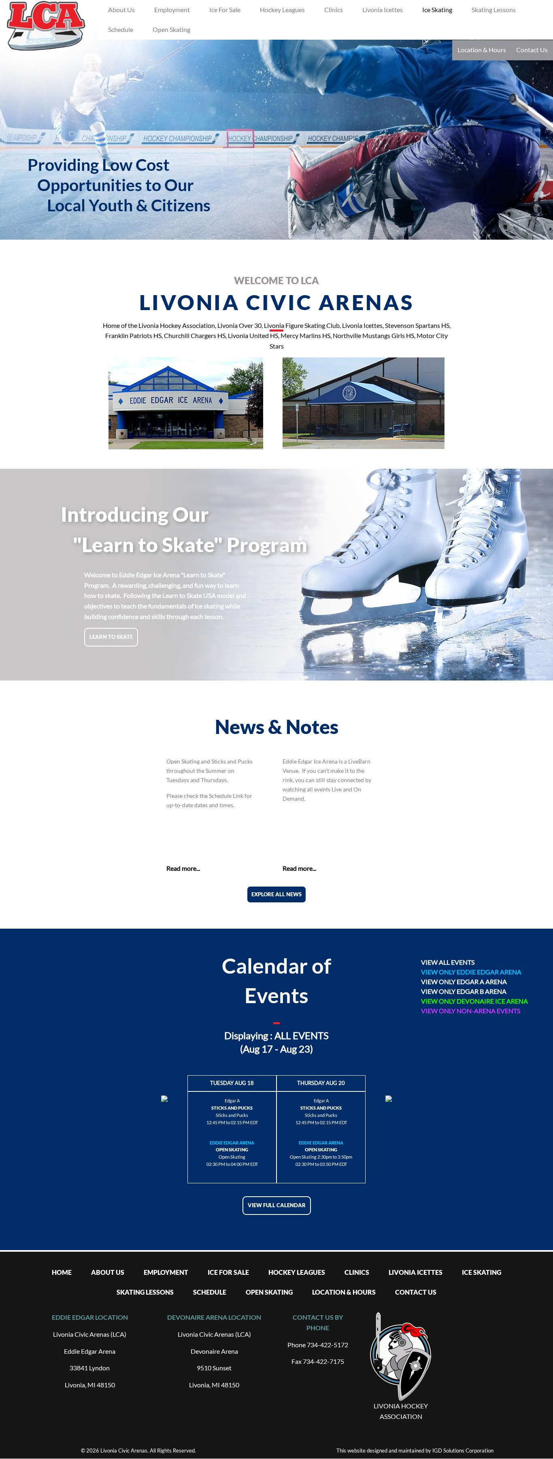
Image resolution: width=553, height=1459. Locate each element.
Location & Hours (481, 49)
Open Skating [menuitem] (171, 29)
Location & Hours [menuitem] (344, 1292)
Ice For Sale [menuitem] (224, 9)
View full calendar (277, 1205)
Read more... (183, 868)
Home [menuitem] (62, 1272)
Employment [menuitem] (172, 9)
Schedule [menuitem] (120, 29)
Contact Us (532, 49)
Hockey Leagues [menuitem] (282, 9)
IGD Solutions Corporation (462, 1450)
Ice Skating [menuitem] (437, 9)
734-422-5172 (327, 1344)
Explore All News (276, 894)
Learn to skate (111, 637)
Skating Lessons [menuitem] (494, 9)
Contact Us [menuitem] (415, 1292)
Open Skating (232, 1156)
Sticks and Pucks (232, 1115)
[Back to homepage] (46, 26)
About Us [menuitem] (121, 9)
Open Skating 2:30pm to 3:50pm (321, 1156)
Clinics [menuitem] (333, 9)
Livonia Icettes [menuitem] (382, 9)
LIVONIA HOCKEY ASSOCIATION (401, 1411)
